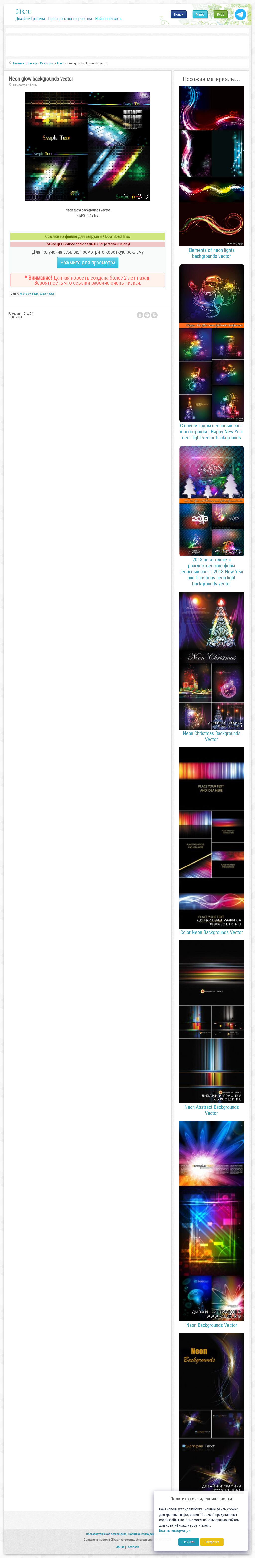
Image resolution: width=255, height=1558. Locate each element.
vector (50, 293)
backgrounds (39, 293)
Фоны (33, 85)
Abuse (120, 1547)
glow (28, 293)
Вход (220, 14)
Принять (189, 1542)
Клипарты (20, 85)
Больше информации (174, 1531)
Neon (22, 293)
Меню (200, 14)
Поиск (178, 14)
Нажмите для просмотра (87, 262)
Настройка (212, 1542)
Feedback (133, 1547)
